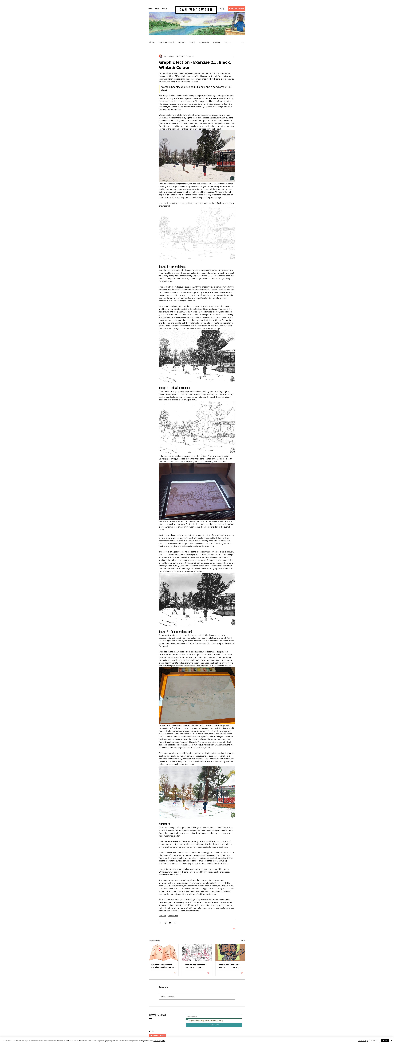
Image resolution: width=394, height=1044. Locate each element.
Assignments (204, 42)
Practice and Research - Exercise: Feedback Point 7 (163, 966)
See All (243, 940)
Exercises (181, 42)
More (226, 42)
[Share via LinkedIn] (170, 923)
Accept (385, 1041)
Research (192, 42)
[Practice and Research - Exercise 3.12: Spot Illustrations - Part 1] (197, 952)
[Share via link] (175, 923)
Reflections (216, 42)
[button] (243, 42)
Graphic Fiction (173, 916)
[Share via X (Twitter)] (165, 923)
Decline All (374, 1041)
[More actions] (234, 56)
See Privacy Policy (159, 1041)
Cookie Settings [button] (363, 1041)
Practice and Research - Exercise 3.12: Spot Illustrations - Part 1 (195, 966)
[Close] (391, 1040)
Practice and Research (166, 42)
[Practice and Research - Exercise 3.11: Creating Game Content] (230, 952)
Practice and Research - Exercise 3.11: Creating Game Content (229, 966)
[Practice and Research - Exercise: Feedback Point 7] (164, 952)
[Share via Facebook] (160, 923)
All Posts (152, 42)
